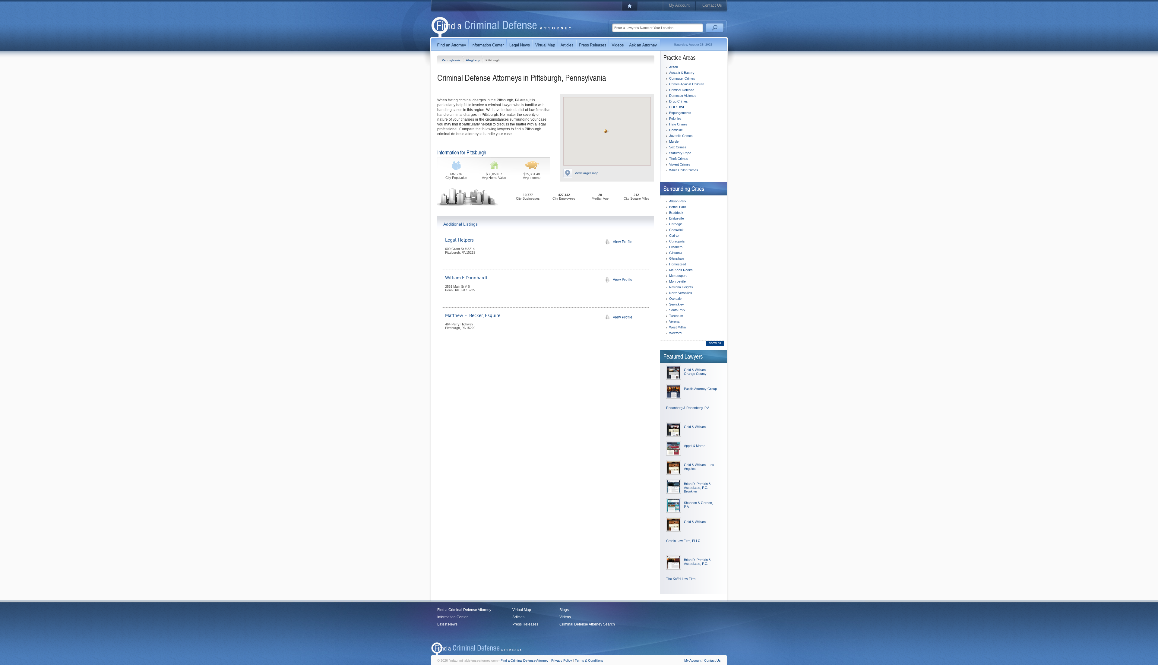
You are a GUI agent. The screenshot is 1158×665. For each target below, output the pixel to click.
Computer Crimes (682, 78)
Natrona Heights (681, 287)
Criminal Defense (681, 90)
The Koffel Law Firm (680, 579)
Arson (673, 67)
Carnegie (675, 224)
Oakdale (675, 298)
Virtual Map (521, 610)
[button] (605, 131)
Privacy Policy (561, 660)
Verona (674, 321)
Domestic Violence (682, 95)
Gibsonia (675, 253)
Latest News (447, 624)
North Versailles (680, 293)
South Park (677, 310)
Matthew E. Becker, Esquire (472, 315)
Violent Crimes (679, 164)
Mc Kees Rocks (681, 270)
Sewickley (676, 304)
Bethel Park (677, 207)
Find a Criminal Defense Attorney (464, 610)
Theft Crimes (678, 158)
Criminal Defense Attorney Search (587, 624)
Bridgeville (676, 218)
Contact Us (712, 5)
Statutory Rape (680, 153)
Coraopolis (677, 241)
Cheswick (676, 230)
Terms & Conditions (589, 660)
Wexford (675, 333)
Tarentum (676, 316)
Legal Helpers (459, 240)
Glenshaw (676, 258)
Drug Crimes (678, 101)
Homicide (676, 130)
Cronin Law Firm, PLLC (683, 541)
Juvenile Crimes (681, 136)
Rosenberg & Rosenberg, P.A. (688, 408)
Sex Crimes (677, 147)
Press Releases (525, 624)
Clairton (674, 235)
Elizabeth (675, 247)
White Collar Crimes (683, 170)
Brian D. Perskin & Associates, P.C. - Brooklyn (697, 487)
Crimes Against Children (686, 84)
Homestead (677, 264)
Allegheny (473, 60)
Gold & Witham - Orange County (696, 371)
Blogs (564, 610)
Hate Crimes (678, 124)
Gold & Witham (695, 427)
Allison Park (677, 201)
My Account (679, 5)
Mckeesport (678, 275)
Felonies (675, 118)
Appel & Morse (694, 446)
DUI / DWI (676, 107)
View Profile (622, 242)
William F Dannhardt (466, 277)
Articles (518, 617)
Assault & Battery (681, 72)
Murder (674, 141)
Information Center (452, 617)
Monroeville (677, 281)
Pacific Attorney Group (700, 389)
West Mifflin (677, 327)
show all (715, 343)
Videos (565, 617)
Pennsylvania (451, 60)
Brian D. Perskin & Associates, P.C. (697, 561)
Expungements (680, 113)
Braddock (676, 212)
